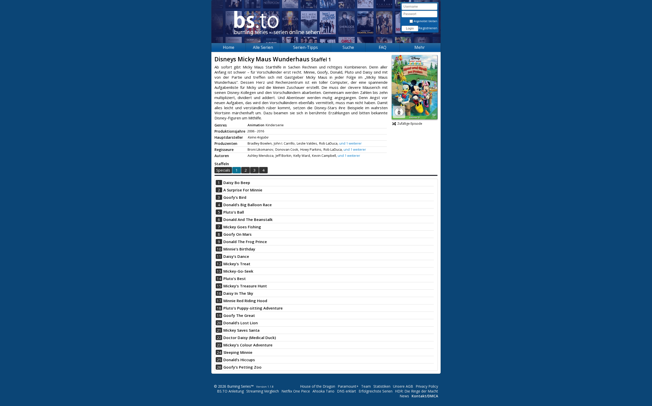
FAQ (382, 47)
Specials (223, 170)
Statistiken (381, 386)
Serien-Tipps (305, 47)
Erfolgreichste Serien (375, 391)
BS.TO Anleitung (230, 391)
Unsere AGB (403, 386)
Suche (348, 47)
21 (219, 330)
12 (219, 263)
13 (219, 271)
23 (219, 344)
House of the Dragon (317, 386)
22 (219, 337)
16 (219, 293)
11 (219, 256)
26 (219, 367)
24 (219, 352)
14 (219, 278)
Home (228, 47)
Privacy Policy (427, 386)
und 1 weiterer (350, 143)
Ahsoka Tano (323, 391)
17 (219, 300)
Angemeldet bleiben (425, 21)
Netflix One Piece (295, 391)
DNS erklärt (346, 391)
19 (219, 315)
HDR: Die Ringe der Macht (416, 391)
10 (219, 248)
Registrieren (427, 28)
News (404, 396)
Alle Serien (263, 47)
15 (219, 285)
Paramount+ (348, 386)
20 (219, 322)
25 (219, 359)
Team (366, 386)
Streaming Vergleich (262, 391)
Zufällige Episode (409, 123)
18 (219, 308)
